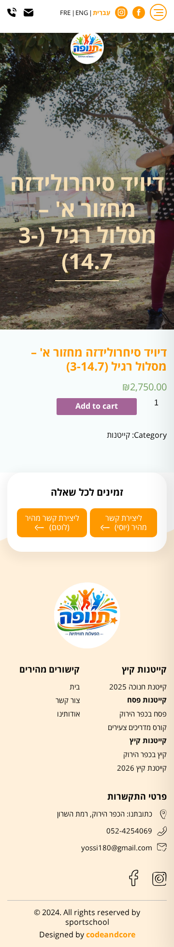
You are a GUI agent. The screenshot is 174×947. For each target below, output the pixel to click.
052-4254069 (129, 831)
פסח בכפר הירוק (143, 714)
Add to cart (96, 406)
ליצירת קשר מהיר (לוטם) (52, 523)
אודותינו (68, 714)
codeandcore (110, 935)
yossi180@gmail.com (116, 848)
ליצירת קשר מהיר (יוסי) (126, 523)
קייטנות (118, 435)
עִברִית (101, 13)
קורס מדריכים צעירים (137, 727)
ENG (81, 13)
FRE (65, 13)
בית (75, 687)
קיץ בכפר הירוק (145, 754)
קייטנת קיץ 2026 (142, 768)
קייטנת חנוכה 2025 (138, 687)
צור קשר (68, 700)
